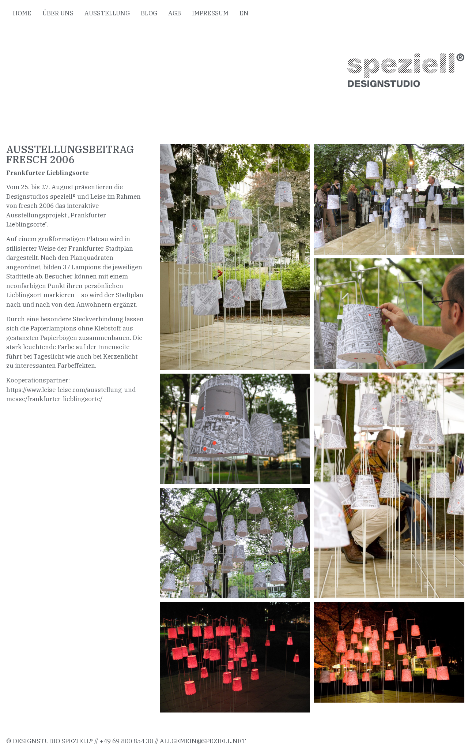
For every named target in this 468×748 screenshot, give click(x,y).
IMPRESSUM (210, 13)
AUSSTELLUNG (107, 13)
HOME (22, 13)
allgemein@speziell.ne (201, 741)
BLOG (149, 13)
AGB (174, 13)
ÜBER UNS (57, 13)
